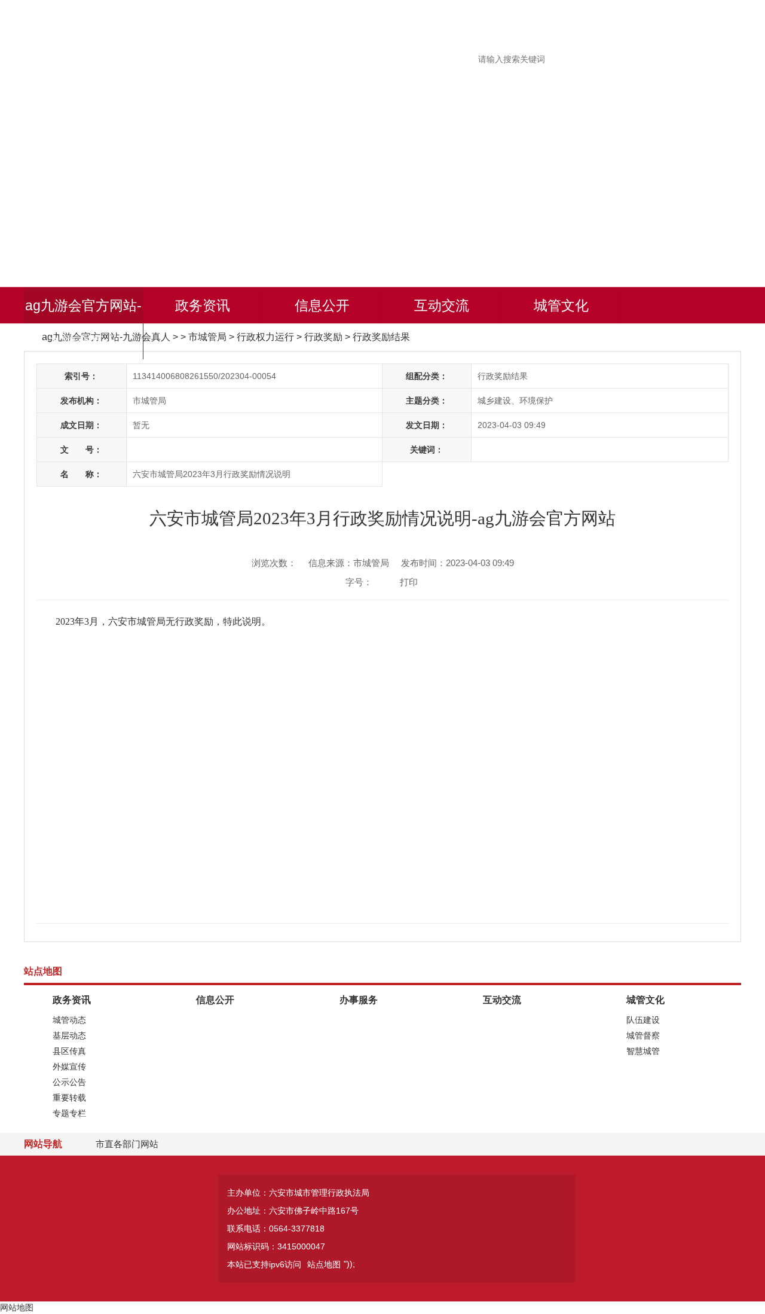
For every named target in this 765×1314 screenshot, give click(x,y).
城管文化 (561, 305)
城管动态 (69, 1020)
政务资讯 (202, 305)
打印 (409, 582)
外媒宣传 (69, 1066)
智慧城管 (643, 1051)
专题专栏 (69, 1113)
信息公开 (322, 305)
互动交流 (441, 305)
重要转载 (69, 1097)
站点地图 (324, 1264)
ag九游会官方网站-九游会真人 (83, 323)
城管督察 (643, 1035)
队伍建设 (643, 1020)
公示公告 (69, 1082)
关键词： (426, 449)
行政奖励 (323, 337)
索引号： (81, 376)
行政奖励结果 (381, 337)
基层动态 (69, 1035)
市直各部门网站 (127, 1144)
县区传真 (69, 1051)
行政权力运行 (265, 337)
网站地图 (16, 1307)
